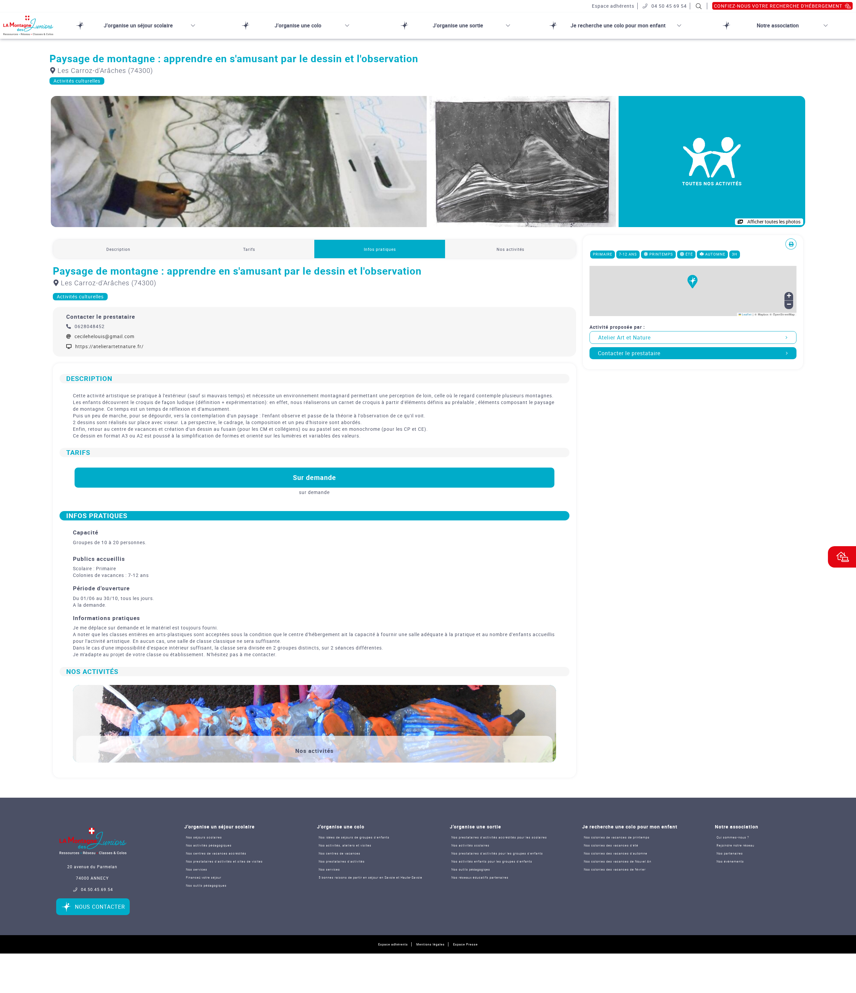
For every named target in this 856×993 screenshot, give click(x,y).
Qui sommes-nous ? (733, 837)
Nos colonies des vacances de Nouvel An (617, 861)
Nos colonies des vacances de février (615, 869)
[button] (693, 285)
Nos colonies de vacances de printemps (617, 837)
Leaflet (746, 314)
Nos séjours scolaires (204, 837)
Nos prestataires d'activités (342, 861)
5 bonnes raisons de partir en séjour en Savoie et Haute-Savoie (370, 877)
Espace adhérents (393, 944)
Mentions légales (430, 944)
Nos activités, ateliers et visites (345, 845)
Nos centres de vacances (339, 853)
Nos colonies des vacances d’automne (615, 853)
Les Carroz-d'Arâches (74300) (104, 70)
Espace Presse (465, 944)
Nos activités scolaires (470, 845)
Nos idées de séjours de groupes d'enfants (354, 837)
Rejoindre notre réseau (735, 845)
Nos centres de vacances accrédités (216, 853)
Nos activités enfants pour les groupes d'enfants (491, 861)
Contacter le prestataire (629, 353)
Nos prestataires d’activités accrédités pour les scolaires (499, 837)
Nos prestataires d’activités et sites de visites (224, 861)
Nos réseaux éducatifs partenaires (480, 877)
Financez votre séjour (203, 877)
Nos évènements (730, 861)
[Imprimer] (791, 244)
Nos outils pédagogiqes (470, 869)
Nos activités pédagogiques (209, 845)
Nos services (196, 869)
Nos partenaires (730, 853)
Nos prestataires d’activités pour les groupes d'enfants (497, 853)
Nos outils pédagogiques (206, 885)
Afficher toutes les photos (773, 221)
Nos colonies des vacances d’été (611, 845)
